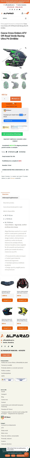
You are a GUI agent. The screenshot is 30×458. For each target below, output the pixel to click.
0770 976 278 (10, 7)
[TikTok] (17, 9)
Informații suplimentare (10, 198)
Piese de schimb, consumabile (10, 436)
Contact (3, 402)
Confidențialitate (6, 373)
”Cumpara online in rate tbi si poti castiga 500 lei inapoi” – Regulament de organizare (14, 412)
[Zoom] (25, 47)
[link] (22, 13)
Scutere (3, 441)
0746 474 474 (18, 7)
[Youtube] (19, 9)
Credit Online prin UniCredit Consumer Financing (12, 405)
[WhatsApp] (15, 9)
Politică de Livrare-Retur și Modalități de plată (14, 362)
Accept (7, 455)
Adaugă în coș (7, 300)
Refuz (13, 455)
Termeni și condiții (6, 365)
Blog (2, 397)
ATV (2, 428)
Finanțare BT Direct (6, 409)
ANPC (3, 376)
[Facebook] (10, 9)
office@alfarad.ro (9, 5)
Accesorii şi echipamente (16, 24)
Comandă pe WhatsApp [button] (13, 134)
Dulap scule (4, 430)
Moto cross (4, 433)
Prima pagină (4, 24)
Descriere (5, 194)
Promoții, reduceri (6, 438)
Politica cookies (5, 370)
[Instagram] (12, 9)
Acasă (3, 391)
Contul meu (4, 399)
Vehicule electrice (6, 444)
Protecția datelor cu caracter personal (12, 368)
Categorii (3, 394)
